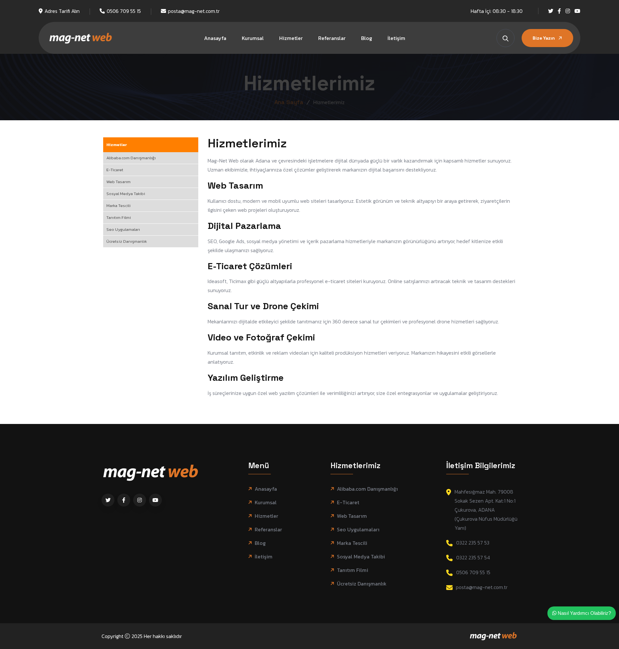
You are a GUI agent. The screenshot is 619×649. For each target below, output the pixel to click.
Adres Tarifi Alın (62, 11)
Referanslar (332, 38)
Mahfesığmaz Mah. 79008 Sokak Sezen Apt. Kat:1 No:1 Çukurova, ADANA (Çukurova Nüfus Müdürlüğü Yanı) (486, 510)
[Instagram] (567, 11)
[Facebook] (559, 11)
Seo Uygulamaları (123, 229)
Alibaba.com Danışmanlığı (131, 158)
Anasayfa (215, 38)
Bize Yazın (544, 38)
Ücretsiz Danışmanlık (126, 241)
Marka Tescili (118, 205)
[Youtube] (577, 11)
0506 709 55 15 (124, 11)
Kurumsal (253, 38)
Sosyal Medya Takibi (125, 194)
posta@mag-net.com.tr (194, 11)
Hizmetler (291, 38)
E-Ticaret (114, 170)
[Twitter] (550, 11)
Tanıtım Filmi (118, 217)
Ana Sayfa (288, 102)
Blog (366, 38)
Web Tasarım (118, 182)
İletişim (396, 38)
